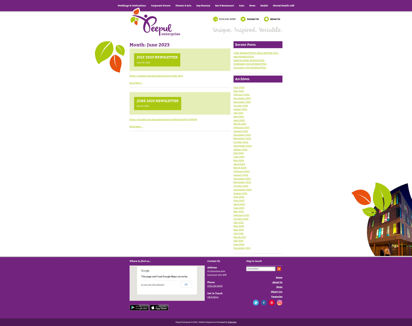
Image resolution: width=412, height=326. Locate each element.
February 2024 (242, 171)
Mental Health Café (283, 5)
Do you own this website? (152, 285)
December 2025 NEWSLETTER (250, 67)
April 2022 (239, 204)
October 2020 (241, 218)
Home (155, 27)
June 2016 (239, 244)
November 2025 (242, 102)
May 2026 (239, 91)
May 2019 (239, 229)
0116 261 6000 (215, 285)
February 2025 (241, 127)
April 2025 (239, 120)
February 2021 (241, 215)
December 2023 (242, 178)
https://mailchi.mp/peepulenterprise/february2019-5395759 (163, 119)
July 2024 (239, 153)
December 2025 (242, 98)
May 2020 (239, 226)
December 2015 (242, 248)
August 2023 (240, 193)
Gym (241, 5)
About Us (275, 19)
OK (186, 284)
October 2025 (241, 105)
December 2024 (242, 134)
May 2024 (239, 160)
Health (264, 5)
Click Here (213, 297)
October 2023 (241, 185)
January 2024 (241, 175)
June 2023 (239, 196)
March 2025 (240, 123)
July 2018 (238, 233)
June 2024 (239, 156)
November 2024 (242, 138)
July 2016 (238, 240)
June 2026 (239, 87)
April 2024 (239, 164)
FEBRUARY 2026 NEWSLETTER (250, 63)
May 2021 (239, 211)
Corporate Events (160, 5)
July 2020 (239, 222)
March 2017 (240, 237)
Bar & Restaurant (224, 5)
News (252, 5)
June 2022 (239, 200)
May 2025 (239, 116)
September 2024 (243, 145)
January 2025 (241, 131)
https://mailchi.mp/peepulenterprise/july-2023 (156, 75)
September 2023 (243, 189)
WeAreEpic (232, 322)
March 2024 (240, 167)
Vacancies (276, 296)
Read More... (136, 82)
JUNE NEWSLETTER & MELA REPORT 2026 (256, 53)
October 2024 (241, 142)
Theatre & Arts (183, 5)
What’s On (276, 291)
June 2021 (239, 207)
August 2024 (240, 149)
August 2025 (240, 109)
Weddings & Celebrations (132, 5)
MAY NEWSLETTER (244, 56)
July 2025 (238, 112)
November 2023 (242, 182)
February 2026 (241, 94)
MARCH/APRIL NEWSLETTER (249, 60)
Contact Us (253, 19)
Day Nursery (203, 5)
